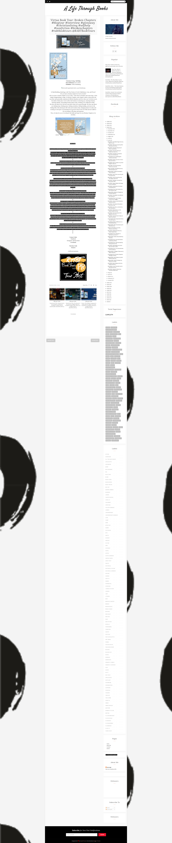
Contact (108, 747)
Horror (108, 378)
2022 (108, 282)
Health (107, 371)
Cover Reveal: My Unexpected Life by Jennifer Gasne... (115, 219)
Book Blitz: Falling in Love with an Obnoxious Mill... (115, 181)
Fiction (108, 362)
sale (119, 413)
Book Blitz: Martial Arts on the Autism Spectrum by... (114, 210)
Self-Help (89, 33)
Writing (118, 431)
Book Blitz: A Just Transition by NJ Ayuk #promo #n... (115, 267)
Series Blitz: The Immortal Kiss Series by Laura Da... (114, 166)
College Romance (117, 349)
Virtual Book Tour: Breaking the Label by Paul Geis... (114, 157)
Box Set (116, 340)
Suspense (108, 422)
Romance (108, 409)
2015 (108, 296)
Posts (108, 807)
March (109, 276)
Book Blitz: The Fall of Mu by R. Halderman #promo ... (114, 151)
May (109, 272)
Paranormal (115, 396)
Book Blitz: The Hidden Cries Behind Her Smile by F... (115, 196)
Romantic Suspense (111, 413)
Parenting (108, 398)
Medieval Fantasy (110, 387)
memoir (118, 387)
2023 (108, 127)
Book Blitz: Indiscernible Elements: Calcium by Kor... (115, 202)
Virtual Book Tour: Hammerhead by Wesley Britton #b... (115, 243)
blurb (114, 336)
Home (108, 743)
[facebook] (47, 2)
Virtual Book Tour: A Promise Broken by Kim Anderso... (115, 249)
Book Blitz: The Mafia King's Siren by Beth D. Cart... (115, 142)
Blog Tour (68, 33)
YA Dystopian (109, 436)
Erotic (107, 360)
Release (118, 405)
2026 (108, 121)
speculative (109, 418)
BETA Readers (113, 334)
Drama (107, 358)
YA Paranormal (109, 438)
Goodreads (73, 242)
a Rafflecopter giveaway (73, 251)
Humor (118, 378)
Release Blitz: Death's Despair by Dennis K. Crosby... (115, 261)
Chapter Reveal (115, 345)
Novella (108, 396)
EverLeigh (109, 767)
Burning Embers (109, 489)
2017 (108, 292)
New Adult (114, 391)
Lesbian (118, 382)
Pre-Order (118, 400)
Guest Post (118, 369)
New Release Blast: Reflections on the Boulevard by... (115, 222)
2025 (108, 123)
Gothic (112, 365)
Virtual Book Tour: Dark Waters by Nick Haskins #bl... (115, 190)
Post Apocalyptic (110, 400)
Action (108, 327)
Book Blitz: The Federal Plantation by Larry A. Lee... (115, 204)
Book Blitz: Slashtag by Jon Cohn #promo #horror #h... (115, 246)
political (120, 398)
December (110, 128)
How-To (113, 378)
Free (112, 362)
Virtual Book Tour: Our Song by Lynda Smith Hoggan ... (114, 199)
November (110, 130)
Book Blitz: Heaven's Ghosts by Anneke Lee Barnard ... (114, 270)
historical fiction (110, 568)
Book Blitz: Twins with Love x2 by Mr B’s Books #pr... (115, 175)
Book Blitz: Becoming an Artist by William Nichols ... (115, 264)
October (110, 132)
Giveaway (76, 33)
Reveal (115, 407)
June (109, 140)
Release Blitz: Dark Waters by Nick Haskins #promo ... (115, 258)
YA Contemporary (110, 433)
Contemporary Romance (112, 354)
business (107, 492)
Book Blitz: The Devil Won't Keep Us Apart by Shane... (115, 216)
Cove (121, 354)
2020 (108, 286)
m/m (117, 385)
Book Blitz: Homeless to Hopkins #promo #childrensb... (115, 154)
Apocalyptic (109, 331)
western (117, 429)
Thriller (107, 695)
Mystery (108, 391)
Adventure (114, 327)
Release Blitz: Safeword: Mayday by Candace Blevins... (115, 193)
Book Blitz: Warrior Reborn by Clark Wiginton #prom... (115, 163)
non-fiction (85, 33)
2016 (108, 294)
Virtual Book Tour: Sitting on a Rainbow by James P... (114, 234)
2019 (108, 288)
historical (113, 371)
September (110, 134)
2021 (108, 284)
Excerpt (113, 360)
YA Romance (118, 438)
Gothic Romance (110, 367)
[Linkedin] (96, 285)
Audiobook (116, 331)
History (120, 376)
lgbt (107, 385)
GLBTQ (107, 365)
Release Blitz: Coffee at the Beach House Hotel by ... (115, 172)
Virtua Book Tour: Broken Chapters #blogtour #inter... (115, 255)
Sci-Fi (112, 416)
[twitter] (50, 2)
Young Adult (115, 440)
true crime (109, 427)
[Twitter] (94, 285)
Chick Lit (108, 347)
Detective (117, 356)
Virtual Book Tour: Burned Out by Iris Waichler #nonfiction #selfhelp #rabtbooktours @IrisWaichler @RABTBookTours (57, 305)
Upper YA (115, 427)
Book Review (117, 338)
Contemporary (115, 351)
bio (119, 334)
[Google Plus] (91, 285)
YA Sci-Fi (108, 440)
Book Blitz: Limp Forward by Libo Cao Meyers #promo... (115, 178)
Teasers (107, 692)
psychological (115, 402)
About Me (109, 745)
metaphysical (109, 389)
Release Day (109, 407)
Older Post (95, 340)
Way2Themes (83, 841)
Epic (119, 358)
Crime (107, 356)
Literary (112, 385)
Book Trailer (109, 340)
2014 (108, 297)
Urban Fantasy (109, 429)
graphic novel (109, 369)
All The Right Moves (111, 329)
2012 (108, 301)
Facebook (73, 239)
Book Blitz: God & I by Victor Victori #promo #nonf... (115, 160)
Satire (107, 416)
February (110, 278)
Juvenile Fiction (110, 382)
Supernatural (116, 420)
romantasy (115, 409)
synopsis (115, 422)
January (110, 280)
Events (108, 748)
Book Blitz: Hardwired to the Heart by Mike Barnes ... (115, 187)
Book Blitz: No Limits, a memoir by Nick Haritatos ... (115, 207)
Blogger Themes (96, 841)
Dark (112, 356)
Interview (80, 33)
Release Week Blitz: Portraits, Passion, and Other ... (114, 228)
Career (108, 345)
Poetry (114, 398)
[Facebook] (89, 285)
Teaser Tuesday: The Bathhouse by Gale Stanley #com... (115, 169)
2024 (108, 125)
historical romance (111, 376)
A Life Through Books (86, 8)
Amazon (73, 247)
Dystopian (113, 358)
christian (72, 33)
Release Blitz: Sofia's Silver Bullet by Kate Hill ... (115, 237)
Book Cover (109, 338)
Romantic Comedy (110, 411)
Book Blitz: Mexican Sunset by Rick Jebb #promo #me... (115, 145)
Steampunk (109, 420)
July (109, 138)
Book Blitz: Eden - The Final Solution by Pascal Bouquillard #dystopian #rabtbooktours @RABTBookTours (114, 87)
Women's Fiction (110, 431)
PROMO (107, 402)
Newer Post (51, 340)
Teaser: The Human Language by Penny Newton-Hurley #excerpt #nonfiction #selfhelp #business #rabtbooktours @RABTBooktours (88, 305)
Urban (120, 427)
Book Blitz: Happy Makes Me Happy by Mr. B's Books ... (115, 184)
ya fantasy (117, 436)
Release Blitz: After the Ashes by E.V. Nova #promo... (115, 225)
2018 (108, 290)
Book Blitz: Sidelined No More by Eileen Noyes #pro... (115, 231)
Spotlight (116, 418)
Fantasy (119, 360)
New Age (108, 393)
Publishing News (110, 405)
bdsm (107, 334)
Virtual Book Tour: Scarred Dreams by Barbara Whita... (115, 240)
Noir (113, 393)
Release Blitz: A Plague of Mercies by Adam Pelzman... (115, 252)
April (109, 274)
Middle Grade (118, 389)
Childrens (114, 347)
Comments (109, 809)
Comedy (108, 351)
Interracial (109, 380)
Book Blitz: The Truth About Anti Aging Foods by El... (114, 213)
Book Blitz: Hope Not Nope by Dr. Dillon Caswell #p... (115, 148)
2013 (108, 299)
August (109, 136)
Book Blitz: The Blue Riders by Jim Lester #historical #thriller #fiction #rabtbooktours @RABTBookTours (114, 81)
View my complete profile (110, 769)
